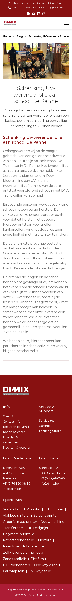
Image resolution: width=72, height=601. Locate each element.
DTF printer (54, 509)
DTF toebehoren (16, 565)
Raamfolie (11, 546)
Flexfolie (45, 540)
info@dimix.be (49, 483)
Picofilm (37, 559)
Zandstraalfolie (15, 559)
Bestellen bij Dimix (16, 427)
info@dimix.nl (12, 489)
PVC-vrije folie (40, 571)
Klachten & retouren (17, 447)
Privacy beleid (56, 589)
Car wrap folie (14, 571)
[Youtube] (33, 13)
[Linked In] (38, 13)
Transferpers (13, 528)
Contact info (11, 421)
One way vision (46, 565)
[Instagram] (43, 13)
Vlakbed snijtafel (16, 515)
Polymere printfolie (18, 534)
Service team (48, 420)
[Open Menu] (66, 22)
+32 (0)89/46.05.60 (52, 478)
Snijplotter (11, 509)
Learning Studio (50, 431)
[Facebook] (28, 13)
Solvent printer (46, 515)
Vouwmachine (52, 522)
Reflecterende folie (18, 540)
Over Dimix (11, 416)
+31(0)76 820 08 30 (16, 483)
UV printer (32, 509)
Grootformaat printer (20, 522)
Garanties (45, 426)
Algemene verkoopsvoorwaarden (27, 589)
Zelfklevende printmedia (23, 552)
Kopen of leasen (14, 432)
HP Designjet (37, 528)
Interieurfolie (33, 546)
